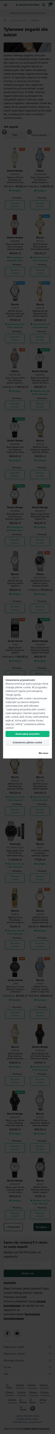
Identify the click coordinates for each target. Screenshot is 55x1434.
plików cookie (23, 687)
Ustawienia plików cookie (27, 742)
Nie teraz (43, 753)
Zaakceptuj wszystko (27, 734)
